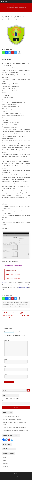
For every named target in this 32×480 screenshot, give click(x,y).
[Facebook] (6, 52)
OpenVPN (17, 302)
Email (5, 366)
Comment (6, 340)
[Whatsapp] (3, 52)
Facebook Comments (19, 331)
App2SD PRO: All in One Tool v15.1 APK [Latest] (12, 419)
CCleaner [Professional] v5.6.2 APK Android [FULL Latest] (14, 427)
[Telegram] (15, 52)
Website (6, 374)
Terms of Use (5, 466)
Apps (5, 302)
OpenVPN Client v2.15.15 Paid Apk (12, 278)
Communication (10, 302)
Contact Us (5, 460)
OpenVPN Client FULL (11, 306)
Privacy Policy (5, 463)
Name (5, 359)
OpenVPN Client (6, 304)
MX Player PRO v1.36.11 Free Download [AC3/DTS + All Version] (15, 430)
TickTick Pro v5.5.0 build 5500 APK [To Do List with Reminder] (9, 315)
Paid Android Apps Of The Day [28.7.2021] (11, 416)
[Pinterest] (12, 52)
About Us (5, 457)
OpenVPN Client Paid (21, 306)
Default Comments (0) (9, 331)
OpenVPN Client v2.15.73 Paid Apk (12, 274)
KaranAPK (16, 6)
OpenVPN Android (24, 302)
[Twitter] (9, 52)
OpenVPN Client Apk (14, 304)
